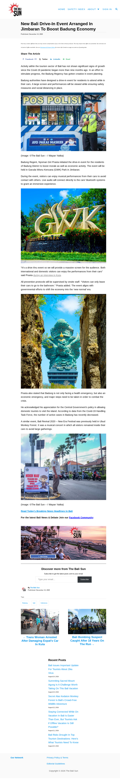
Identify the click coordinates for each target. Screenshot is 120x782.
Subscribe (84, 579)
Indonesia (44, 603)
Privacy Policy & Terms (57, 757)
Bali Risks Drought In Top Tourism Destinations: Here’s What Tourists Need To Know (63, 739)
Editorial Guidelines (56, 764)
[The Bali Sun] (18, 9)
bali (34, 603)
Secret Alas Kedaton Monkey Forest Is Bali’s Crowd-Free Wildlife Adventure (63, 700)
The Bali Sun (35, 588)
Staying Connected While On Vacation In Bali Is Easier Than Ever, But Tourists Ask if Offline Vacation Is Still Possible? (63, 719)
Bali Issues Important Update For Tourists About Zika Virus (63, 669)
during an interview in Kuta (47, 275)
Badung (25, 603)
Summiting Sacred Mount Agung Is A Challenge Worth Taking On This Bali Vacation (63, 685)
